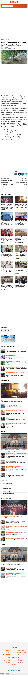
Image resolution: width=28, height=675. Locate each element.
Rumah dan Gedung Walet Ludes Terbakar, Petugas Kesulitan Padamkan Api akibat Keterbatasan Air (20, 239)
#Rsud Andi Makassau (8, 493)
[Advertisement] (14, 23)
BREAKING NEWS (19, 349)
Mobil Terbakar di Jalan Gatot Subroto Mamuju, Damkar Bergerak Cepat (21, 206)
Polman (20, 472)
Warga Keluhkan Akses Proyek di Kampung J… (14, 407)
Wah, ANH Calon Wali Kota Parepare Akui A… (16, 369)
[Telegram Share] (22, 174)
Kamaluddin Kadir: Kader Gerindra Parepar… (15, 456)
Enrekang (8, 405)
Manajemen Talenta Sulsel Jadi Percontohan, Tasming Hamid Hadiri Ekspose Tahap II (6, 239)
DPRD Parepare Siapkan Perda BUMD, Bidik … (16, 463)
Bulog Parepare (13, 526)
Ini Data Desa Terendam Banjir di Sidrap (21, 181)
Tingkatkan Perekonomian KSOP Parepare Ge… (14, 357)
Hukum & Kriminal (20, 372)
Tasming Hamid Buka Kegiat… (14, 539)
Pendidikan (11, 472)
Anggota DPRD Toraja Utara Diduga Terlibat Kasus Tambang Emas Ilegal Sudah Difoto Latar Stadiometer (21, 255)
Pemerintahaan (6, 498)
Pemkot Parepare (7, 483)
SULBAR (19, 399)
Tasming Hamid (7, 491)
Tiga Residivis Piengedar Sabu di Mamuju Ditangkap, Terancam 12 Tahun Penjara (21, 271)
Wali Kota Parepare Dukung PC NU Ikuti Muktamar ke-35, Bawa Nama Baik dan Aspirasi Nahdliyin (7, 286)
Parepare (6, 449)
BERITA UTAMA (12, 349)
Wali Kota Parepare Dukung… (13, 534)
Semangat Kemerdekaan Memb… (9, 517)
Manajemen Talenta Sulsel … (13, 522)
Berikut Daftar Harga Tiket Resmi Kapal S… (16, 352)
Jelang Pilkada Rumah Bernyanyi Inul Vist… (15, 376)
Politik (17, 367)
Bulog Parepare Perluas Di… (13, 529)
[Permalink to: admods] (2, 48)
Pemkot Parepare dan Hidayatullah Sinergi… (15, 426)
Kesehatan (11, 361)
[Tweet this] (19, 174)
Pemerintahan (12, 449)
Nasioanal (11, 453)
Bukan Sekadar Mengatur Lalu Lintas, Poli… (15, 420)
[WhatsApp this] (25, 174)
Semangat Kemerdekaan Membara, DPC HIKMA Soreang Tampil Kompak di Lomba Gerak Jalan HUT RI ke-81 (7, 207)
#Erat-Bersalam (7, 488)
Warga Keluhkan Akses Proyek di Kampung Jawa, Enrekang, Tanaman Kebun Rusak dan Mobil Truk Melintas (7, 223)
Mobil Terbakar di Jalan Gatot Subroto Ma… (12, 401)
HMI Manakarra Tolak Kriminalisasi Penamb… (15, 476)
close (15, 647)
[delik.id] (14, 2)
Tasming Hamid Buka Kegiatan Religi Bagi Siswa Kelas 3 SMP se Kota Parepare (20, 286)
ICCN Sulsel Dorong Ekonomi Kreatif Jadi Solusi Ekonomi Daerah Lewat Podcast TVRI (6, 255)
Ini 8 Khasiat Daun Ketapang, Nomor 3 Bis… (16, 363)
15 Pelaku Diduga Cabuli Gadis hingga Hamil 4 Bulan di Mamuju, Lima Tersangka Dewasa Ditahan (21, 223)
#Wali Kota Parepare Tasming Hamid (12, 486)
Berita (7, 349)
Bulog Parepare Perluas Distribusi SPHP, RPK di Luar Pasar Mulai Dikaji (6, 270)
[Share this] (15, 174)
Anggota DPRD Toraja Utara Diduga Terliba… (15, 413)
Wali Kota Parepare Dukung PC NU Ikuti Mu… (12, 451)
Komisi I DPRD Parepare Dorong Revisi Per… (16, 469)
